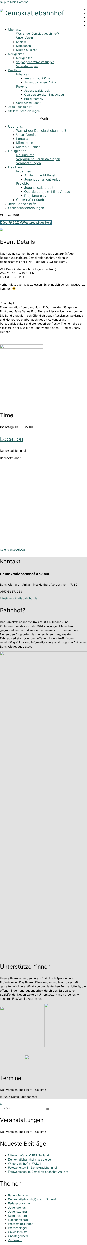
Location (11, 438)
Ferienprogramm (19, 1203)
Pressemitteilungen (20, 1223)
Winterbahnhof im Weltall (24, 1163)
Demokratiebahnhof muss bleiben (30, 1159)
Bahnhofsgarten (18, 1195)
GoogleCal (18, 549)
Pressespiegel (17, 1228)
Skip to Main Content (14, 2)
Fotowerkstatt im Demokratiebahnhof (32, 1167)
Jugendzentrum (18, 1211)
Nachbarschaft (18, 1219)
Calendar (6, 549)
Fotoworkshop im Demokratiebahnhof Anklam (38, 1171)
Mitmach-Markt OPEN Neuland (28, 1155)
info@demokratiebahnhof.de (18, 598)
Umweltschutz (17, 1232)
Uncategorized (18, 1236)
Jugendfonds (17, 1207)
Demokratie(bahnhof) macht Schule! (32, 1199)
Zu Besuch (15, 1240)
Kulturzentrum (17, 1215)
